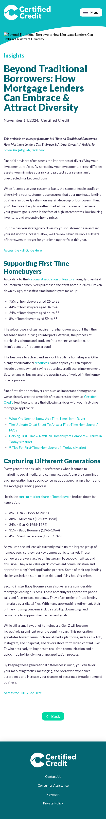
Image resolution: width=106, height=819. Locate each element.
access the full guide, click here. (24, 150)
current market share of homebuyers (45, 497)
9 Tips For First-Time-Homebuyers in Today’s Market (47, 447)
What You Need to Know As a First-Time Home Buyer (47, 419)
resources (42, 363)
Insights (14, 55)
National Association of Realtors (51, 279)
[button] (91, 12)
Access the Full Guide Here (23, 250)
